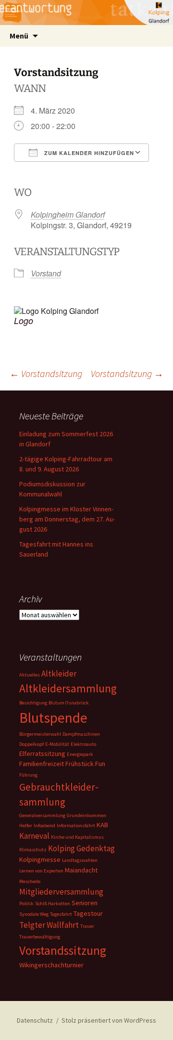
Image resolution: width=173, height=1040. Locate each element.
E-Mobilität (57, 744)
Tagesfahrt (61, 914)
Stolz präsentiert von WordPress (109, 1020)
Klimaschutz (33, 849)
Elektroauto (83, 744)
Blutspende (53, 718)
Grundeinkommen (86, 815)
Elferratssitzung (42, 753)
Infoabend (44, 825)
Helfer (25, 825)
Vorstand (46, 273)
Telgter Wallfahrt (49, 925)
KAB (102, 824)
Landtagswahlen (80, 860)
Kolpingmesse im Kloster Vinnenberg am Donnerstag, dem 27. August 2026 (67, 519)
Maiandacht (81, 870)
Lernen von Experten (41, 871)
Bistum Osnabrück (69, 703)
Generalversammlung (42, 815)
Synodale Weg (34, 914)
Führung (28, 775)
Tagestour (88, 913)
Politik (26, 903)
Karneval (34, 836)
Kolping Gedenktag (81, 848)
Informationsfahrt (76, 825)
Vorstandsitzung (46, 373)
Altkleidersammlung (68, 688)
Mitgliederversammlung (61, 891)
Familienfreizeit (41, 763)
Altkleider (58, 673)
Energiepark (80, 754)
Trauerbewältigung (39, 937)
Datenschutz (35, 1020)
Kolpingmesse (40, 859)
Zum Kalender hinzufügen (88, 152)
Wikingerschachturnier (51, 965)
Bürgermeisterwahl (40, 734)
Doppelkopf (31, 744)
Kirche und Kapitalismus (77, 837)
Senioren (85, 902)
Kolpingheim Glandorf (68, 214)
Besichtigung (33, 703)
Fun (100, 763)
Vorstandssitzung (62, 950)
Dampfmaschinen (81, 734)
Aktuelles (29, 675)
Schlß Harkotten (52, 903)
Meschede (29, 881)
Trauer (87, 926)
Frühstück (79, 763)
